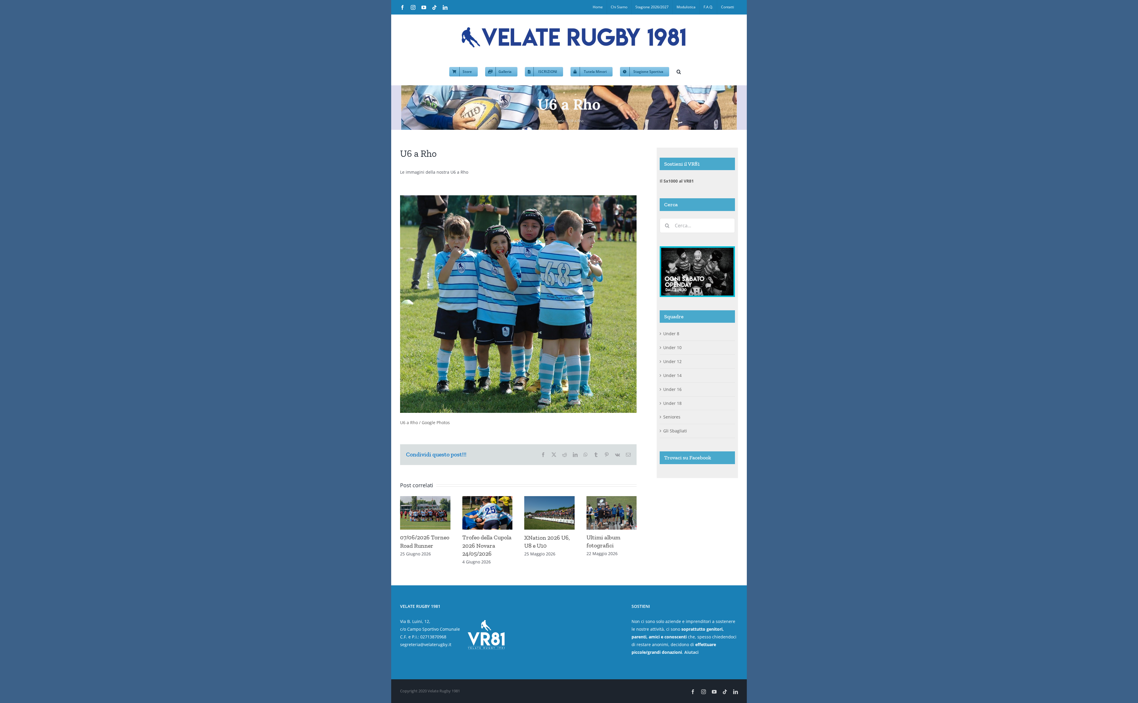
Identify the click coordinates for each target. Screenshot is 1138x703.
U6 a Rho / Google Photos (425, 422)
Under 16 (672, 389)
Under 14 (672, 375)
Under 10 (672, 347)
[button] (679, 71)
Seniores (671, 417)
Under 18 (672, 403)
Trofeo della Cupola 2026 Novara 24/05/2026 (487, 545)
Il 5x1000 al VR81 (677, 181)
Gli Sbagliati (675, 431)
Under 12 (672, 361)
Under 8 (671, 333)
